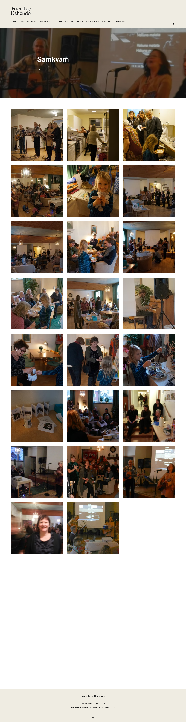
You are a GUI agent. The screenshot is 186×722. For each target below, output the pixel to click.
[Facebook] (173, 23)
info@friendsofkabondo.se (93, 703)
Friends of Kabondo (93, 696)
